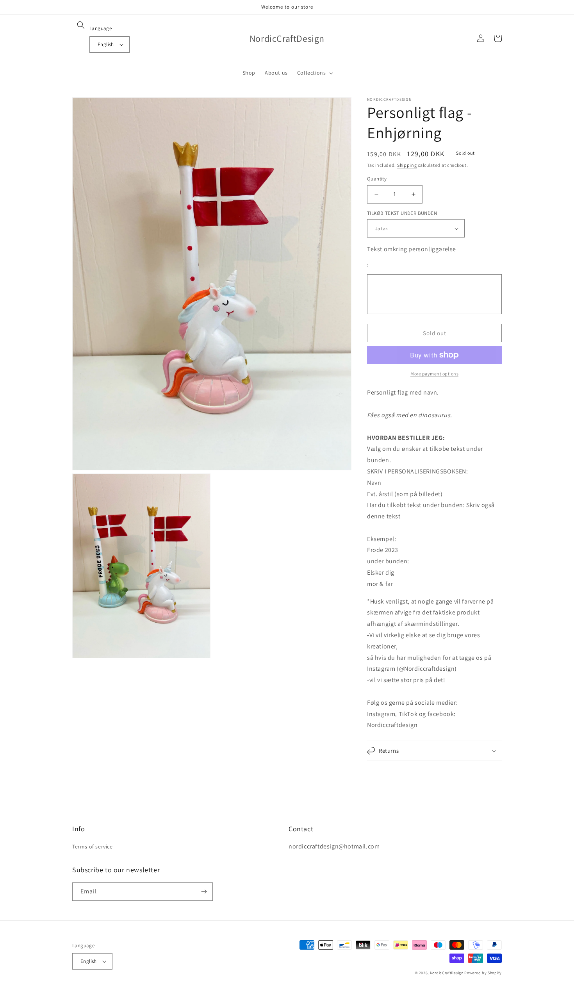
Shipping (407, 165)
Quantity (377, 178)
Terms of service (92, 846)
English (106, 44)
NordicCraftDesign (446, 972)
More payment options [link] (434, 374)
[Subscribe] (203, 891)
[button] (80, 25)
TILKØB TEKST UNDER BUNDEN (402, 213)
